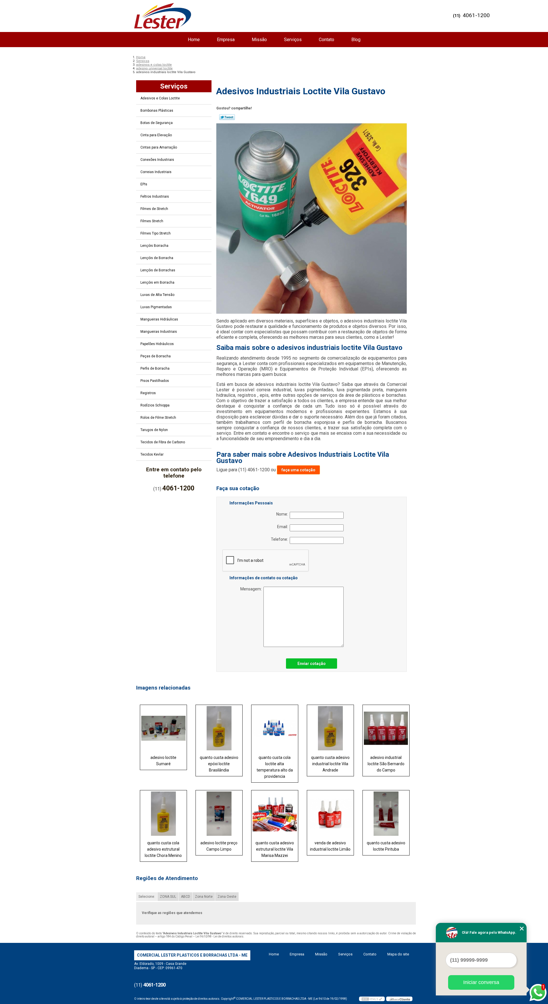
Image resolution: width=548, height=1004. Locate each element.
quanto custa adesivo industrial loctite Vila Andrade (330, 763)
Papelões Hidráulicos (157, 344)
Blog (355, 39)
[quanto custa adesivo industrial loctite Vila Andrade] (330, 728)
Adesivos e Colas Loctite (160, 98)
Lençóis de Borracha (156, 258)
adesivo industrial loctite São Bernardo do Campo (386, 763)
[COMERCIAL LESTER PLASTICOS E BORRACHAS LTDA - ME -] (162, 16)
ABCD (185, 897)
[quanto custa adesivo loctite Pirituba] (386, 813)
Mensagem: (251, 589)
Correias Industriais (156, 172)
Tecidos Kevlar (152, 454)
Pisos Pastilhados (154, 381)
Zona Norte (204, 897)
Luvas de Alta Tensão (157, 295)
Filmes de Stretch (154, 209)
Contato (326, 39)
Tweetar (227, 117)
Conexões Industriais (157, 160)
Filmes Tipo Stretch (155, 233)
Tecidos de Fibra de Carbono (162, 442)
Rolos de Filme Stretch (158, 418)
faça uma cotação (298, 470)
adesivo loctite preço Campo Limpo (218, 846)
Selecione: (146, 897)
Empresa (226, 39)
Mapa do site (398, 954)
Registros (148, 393)
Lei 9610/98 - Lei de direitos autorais (219, 936)
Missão (259, 39)
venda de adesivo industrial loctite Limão (330, 846)
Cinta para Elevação (156, 135)
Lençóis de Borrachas (157, 270)
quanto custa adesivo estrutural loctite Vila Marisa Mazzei (274, 849)
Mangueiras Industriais (158, 332)
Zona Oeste (226, 897)
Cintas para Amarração (158, 147)
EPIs (143, 184)
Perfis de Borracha (155, 368)
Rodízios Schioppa (155, 405)
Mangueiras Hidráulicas (159, 319)
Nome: (283, 514)
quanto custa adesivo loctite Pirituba (386, 846)
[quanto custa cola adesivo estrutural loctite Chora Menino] (163, 813)
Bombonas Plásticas (156, 111)
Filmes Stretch (151, 221)
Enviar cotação (311, 663)
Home (194, 39)
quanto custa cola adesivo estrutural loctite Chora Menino (163, 849)
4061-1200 (476, 15)
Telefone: (280, 539)
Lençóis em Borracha (157, 282)
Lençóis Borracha (154, 246)
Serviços (293, 39)
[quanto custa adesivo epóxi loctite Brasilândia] (219, 728)
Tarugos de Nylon (154, 430)
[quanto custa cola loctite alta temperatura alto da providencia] (274, 728)
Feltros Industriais (154, 197)
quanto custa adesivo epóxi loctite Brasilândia (219, 763)
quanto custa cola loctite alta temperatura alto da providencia (275, 767)
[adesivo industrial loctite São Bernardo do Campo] (386, 728)
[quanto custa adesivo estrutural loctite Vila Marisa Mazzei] (274, 813)
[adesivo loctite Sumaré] (163, 728)
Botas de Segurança (156, 123)
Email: (283, 526)
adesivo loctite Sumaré (163, 760)
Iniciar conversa (481, 982)
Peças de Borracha (155, 356)
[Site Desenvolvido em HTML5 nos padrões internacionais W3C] (372, 999)
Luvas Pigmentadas (156, 307)
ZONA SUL (168, 897)
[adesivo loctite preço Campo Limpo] (219, 813)
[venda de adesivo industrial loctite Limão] (330, 813)
